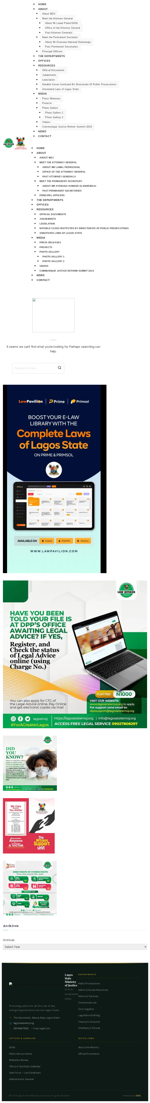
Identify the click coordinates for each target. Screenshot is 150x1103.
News (42, 131)
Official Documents (53, 70)
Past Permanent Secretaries (61, 46)
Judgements (49, 75)
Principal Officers (52, 51)
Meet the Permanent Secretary (60, 37)
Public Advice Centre (20, 1053)
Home (42, 4)
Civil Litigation (86, 1009)
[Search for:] (38, 368)
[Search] (59, 368)
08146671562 (21, 1028)
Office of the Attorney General (62, 27)
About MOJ (48, 13)
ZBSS (138, 1095)
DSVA (12, 1047)
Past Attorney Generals (58, 32)
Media (42, 93)
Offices (44, 60)
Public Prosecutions (89, 983)
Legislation (48, 79)
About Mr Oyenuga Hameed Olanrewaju (68, 42)
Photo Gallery (50, 108)
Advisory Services (88, 996)
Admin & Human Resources (93, 990)
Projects (47, 103)
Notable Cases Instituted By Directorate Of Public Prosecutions (79, 84)
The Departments (51, 56)
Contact (44, 136)
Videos (46, 122)
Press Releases (51, 98)
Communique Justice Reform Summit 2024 (67, 126)
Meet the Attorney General (57, 18)
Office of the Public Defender (25, 1066)
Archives (9, 940)
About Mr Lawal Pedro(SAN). (62, 23)
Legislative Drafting (89, 1015)
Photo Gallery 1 (54, 112)
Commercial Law (87, 1002)
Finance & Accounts (89, 1021)
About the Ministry (88, 1047)
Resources (46, 65)
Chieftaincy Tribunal (89, 1028)
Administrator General (21, 1079)
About (43, 9)
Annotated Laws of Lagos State (60, 89)
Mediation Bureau (19, 1060)
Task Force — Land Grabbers (25, 1072)
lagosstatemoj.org (24, 1023)
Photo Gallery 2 (54, 117)
